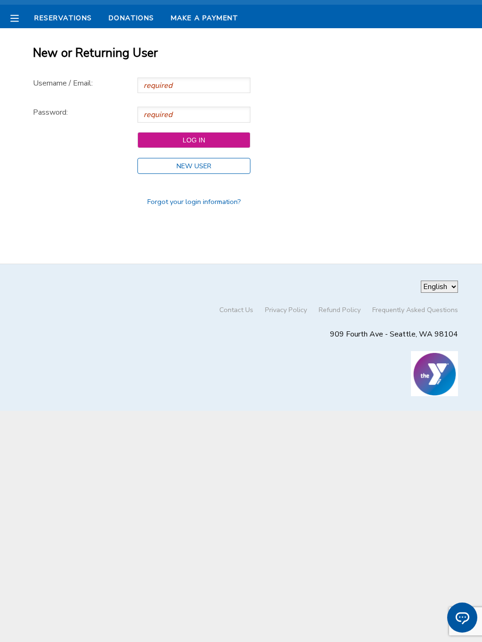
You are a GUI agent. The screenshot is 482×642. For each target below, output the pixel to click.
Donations (131, 18)
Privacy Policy (286, 309)
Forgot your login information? (194, 201)
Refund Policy (340, 309)
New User (194, 166)
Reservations (63, 18)
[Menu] (21, 17)
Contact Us (236, 309)
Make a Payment (205, 18)
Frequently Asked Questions (415, 309)
